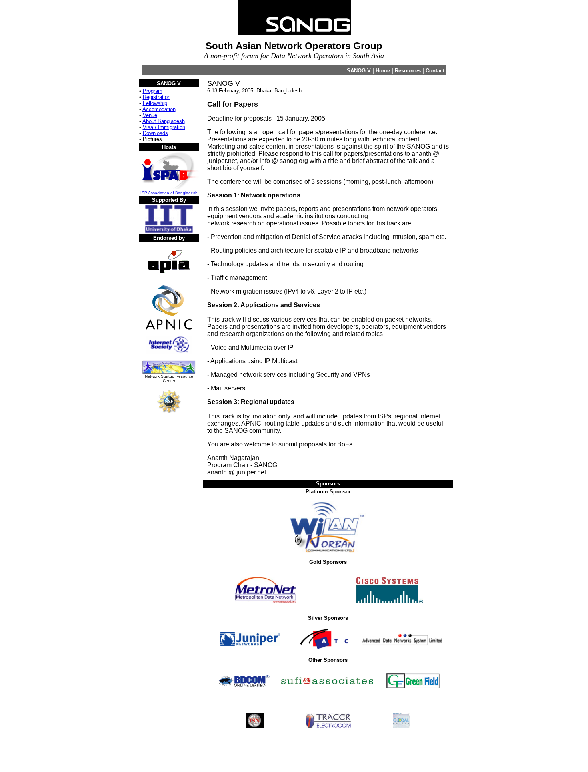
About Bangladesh (163, 121)
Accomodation (159, 109)
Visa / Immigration (164, 127)
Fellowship (155, 103)
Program (152, 91)
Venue (150, 115)
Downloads (155, 133)
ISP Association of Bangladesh (169, 193)
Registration (156, 97)
